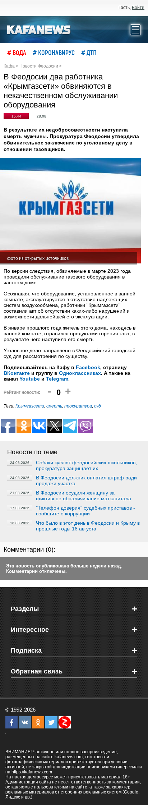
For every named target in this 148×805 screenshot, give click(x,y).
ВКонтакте (17, 373)
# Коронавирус (54, 52)
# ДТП (89, 52)
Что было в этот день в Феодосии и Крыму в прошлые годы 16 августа (88, 526)
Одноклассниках (80, 373)
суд (97, 406)
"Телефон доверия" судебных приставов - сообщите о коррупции (85, 510)
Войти (138, 7)
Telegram (57, 379)
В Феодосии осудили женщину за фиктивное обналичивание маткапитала (83, 495)
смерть (54, 406)
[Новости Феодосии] (39, 29)
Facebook (88, 367)
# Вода (16, 52)
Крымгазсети (29, 406)
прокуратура (78, 406)
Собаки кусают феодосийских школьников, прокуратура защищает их (86, 465)
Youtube (29, 379)
